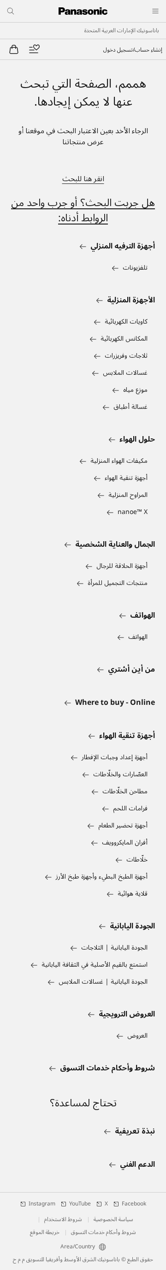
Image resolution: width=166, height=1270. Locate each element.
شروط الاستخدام (63, 1219)
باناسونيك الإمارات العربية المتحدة (121, 31)
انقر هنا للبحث (83, 179)
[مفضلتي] (34, 49)
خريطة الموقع (44, 1232)
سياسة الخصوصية (113, 1219)
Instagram (42, 1204)
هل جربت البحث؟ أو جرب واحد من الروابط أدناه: (83, 210)
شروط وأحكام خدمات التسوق (103, 1232)
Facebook (134, 1204)
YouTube (80, 1204)
